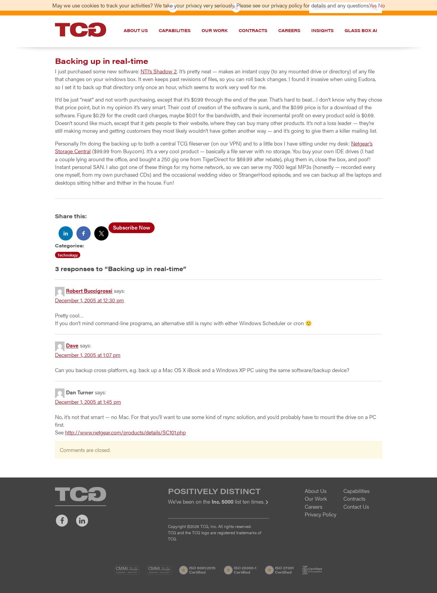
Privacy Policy (320, 514)
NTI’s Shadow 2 (159, 71)
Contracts (253, 30)
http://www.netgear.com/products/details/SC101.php (125, 432)
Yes (373, 5)
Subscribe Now (131, 227)
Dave (72, 345)
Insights (322, 30)
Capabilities (175, 30)
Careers (289, 30)
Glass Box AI (361, 30)
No (381, 5)
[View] (218, 505)
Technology (67, 255)
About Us (136, 30)
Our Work (215, 30)
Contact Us (356, 506)
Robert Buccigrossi (89, 291)
